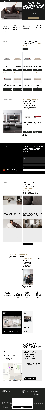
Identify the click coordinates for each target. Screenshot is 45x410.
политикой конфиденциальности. (35, 167)
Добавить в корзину (6, 70)
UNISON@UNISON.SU (36, 391)
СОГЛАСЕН (22, 407)
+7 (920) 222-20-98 (36, 394)
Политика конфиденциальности (6, 400)
